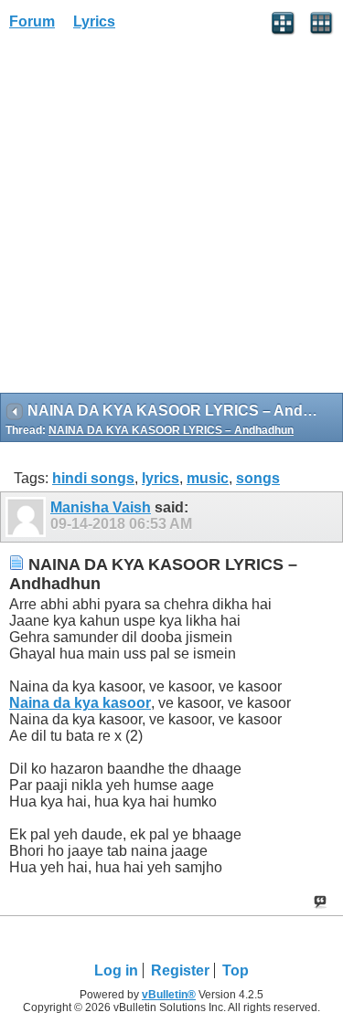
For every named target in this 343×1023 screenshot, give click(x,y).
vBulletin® (169, 994)
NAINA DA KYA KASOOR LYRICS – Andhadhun (171, 430)
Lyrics (94, 21)
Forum (32, 21)
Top (235, 970)
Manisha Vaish (100, 507)
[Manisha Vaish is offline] (27, 517)
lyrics (160, 478)
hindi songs (93, 478)
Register (180, 970)
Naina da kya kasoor (80, 703)
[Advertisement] (171, 218)
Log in (116, 970)
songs (258, 478)
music (208, 478)
